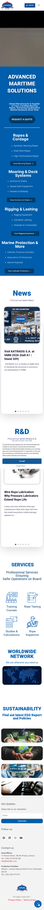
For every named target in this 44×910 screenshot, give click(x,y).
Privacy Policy (20, 466)
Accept (22, 461)
